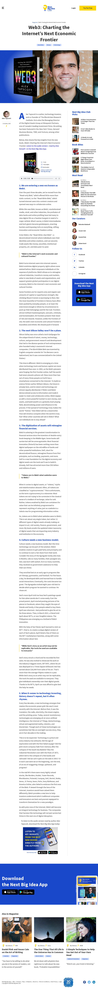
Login (73, 8)
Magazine (34, 22)
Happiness (14, 956)
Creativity (6, 956)
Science (48, 956)
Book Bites (40, 45)
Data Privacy (54, 981)
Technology (57, 45)
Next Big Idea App (6, 981)
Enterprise (28, 981)
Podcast (18, 981)
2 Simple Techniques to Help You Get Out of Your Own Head (80, 952)
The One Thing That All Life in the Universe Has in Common (49, 951)
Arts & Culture (39, 956)
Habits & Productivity (73, 959)
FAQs (23, 981)
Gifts (13, 981)
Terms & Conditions (44, 981)
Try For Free (87, 8)
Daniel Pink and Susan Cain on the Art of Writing (15, 951)
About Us (35, 981)
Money (48, 45)
